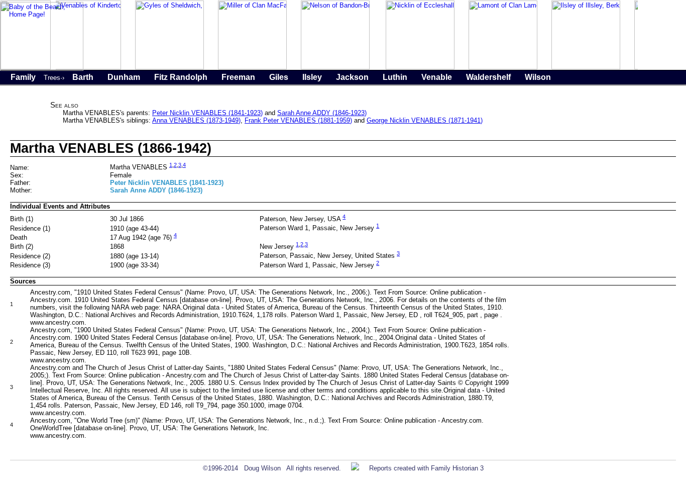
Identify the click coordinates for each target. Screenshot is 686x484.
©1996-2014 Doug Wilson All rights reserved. (272, 468)
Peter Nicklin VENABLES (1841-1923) (207, 113)
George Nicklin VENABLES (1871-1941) (425, 120)
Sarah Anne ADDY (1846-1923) (322, 113)
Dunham (123, 77)
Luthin (395, 77)
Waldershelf (488, 77)
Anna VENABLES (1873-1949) (196, 120)
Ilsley (312, 77)
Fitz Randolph (180, 77)
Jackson (352, 77)
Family (23, 77)
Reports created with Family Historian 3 (426, 468)
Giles (278, 77)
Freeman (238, 77)
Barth (82, 77)
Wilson (538, 77)
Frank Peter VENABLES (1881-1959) (298, 120)
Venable (436, 77)
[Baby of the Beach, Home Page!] (41, 68)
